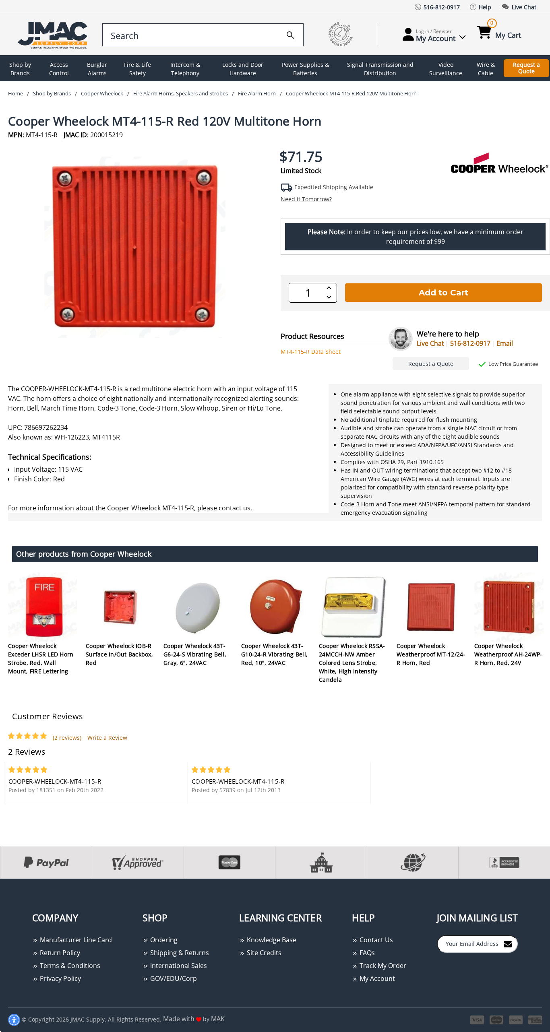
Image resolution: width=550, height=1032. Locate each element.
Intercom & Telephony (185, 69)
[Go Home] (54, 34)
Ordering (163, 939)
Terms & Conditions (69, 965)
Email (504, 343)
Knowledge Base (270, 939)
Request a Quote (526, 68)
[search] (290, 33)
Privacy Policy (59, 978)
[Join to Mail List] (508, 943)
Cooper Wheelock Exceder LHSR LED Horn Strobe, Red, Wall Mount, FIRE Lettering (40, 658)
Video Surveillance (445, 69)
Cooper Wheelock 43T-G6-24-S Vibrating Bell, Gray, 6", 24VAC (194, 654)
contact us (234, 508)
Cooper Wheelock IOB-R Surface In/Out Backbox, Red (119, 654)
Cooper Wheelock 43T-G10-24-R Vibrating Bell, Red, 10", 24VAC (274, 654)
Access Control (59, 69)
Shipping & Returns (179, 952)
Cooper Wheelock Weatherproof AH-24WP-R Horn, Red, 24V (508, 654)
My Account (376, 978)
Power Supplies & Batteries (305, 69)
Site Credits (263, 952)
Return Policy (59, 952)
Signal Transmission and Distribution (380, 69)
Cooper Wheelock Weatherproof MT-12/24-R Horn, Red (431, 654)
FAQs (366, 952)
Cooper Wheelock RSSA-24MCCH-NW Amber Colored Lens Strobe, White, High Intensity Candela (352, 662)
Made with (179, 1018)
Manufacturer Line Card (75, 939)
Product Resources (312, 336)
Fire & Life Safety (137, 69)
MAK (218, 1018)
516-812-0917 (470, 343)
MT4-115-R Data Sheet (311, 351)
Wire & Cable (486, 69)
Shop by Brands (20, 69)
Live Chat (430, 343)
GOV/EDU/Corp (173, 978)
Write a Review (107, 737)
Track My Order (382, 965)
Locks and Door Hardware (242, 69)
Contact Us (375, 939)
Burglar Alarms (97, 69)
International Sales (178, 965)
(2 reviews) (67, 737)
